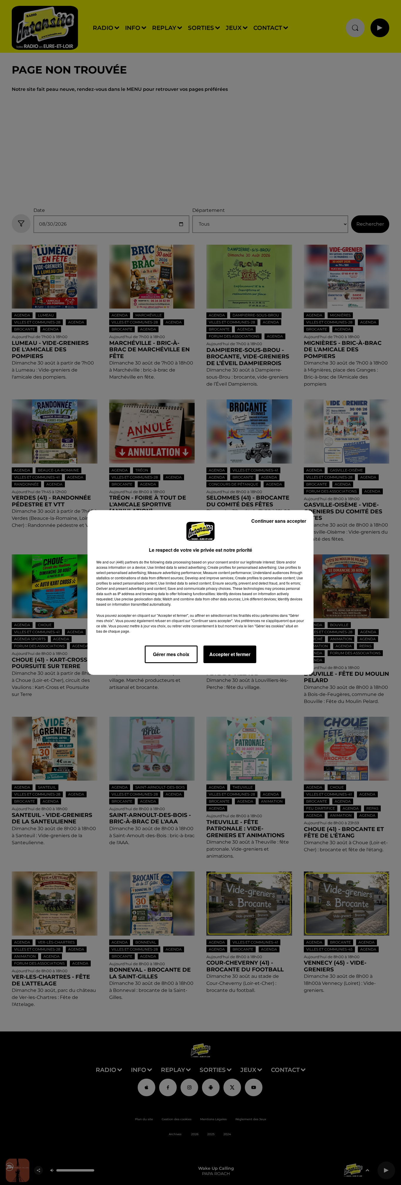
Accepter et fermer (229, 654)
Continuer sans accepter (278, 520)
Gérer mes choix (171, 654)
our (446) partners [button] (123, 561)
